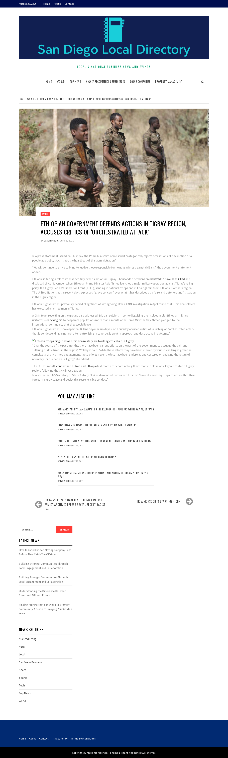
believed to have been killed (167, 279)
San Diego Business (30, 662)
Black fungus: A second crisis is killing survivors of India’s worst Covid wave (103, 474)
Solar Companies (140, 82)
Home (46, 3)
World (61, 82)
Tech (22, 685)
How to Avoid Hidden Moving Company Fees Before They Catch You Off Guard (45, 552)
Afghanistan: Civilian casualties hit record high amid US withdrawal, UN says (106, 409)
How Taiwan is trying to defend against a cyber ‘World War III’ (97, 425)
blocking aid (54, 320)
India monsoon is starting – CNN (158, 501)
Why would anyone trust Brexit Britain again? (87, 457)
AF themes (149, 752)
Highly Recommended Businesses (105, 82)
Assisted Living (27, 639)
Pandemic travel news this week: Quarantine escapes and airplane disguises (104, 441)
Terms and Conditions (83, 738)
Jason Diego (51, 240)
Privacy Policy (59, 738)
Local (22, 654)
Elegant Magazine (129, 752)
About (57, 3)
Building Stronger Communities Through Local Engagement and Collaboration (43, 566)
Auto (22, 647)
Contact (69, 3)
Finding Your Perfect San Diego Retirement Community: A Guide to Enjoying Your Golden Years (45, 609)
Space (22, 670)
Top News (75, 82)
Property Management (169, 82)
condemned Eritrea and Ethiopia (76, 366)
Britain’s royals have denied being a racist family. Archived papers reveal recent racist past (75, 504)
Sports (23, 678)
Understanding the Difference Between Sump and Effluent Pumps (42, 593)
